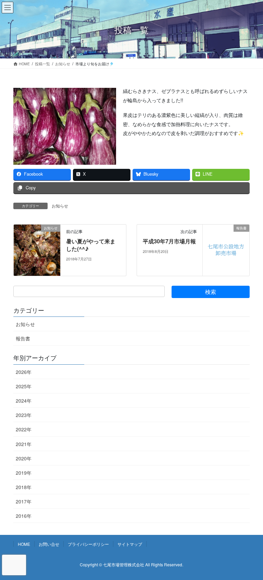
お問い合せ (49, 544)
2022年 (24, 429)
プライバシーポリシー (88, 544)
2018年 (24, 487)
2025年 (24, 386)
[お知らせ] (37, 249)
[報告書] (226, 249)
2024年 (24, 400)
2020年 (24, 458)
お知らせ (60, 205)
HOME (24, 544)
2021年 (24, 444)
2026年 (24, 371)
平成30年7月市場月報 (169, 241)
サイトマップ (129, 544)
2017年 (24, 501)
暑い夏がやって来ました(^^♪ (90, 245)
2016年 (24, 515)
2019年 (24, 472)
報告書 (23, 338)
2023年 (24, 415)
